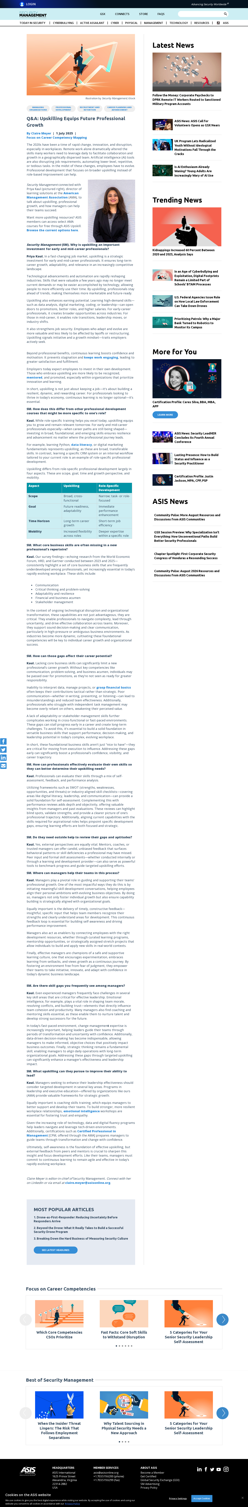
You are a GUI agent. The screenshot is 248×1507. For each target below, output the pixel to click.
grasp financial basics (113, 687)
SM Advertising (150, 1484)
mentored (34, 377)
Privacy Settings (178, 1498)
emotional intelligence (81, 1111)
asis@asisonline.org (106, 1472)
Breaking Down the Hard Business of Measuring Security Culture (82, 1238)
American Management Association (53, 195)
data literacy (81, 445)
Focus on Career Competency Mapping (57, 137)
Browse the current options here (52, 230)
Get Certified (148, 1476)
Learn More (165, 414)
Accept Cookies (202, 1498)
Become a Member (152, 1472)
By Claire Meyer (39, 133)
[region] (124, 1498)
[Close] (242, 1498)
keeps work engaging (101, 357)
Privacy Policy (149, 1487)
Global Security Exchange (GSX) (160, 1480)
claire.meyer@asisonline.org (87, 1183)
